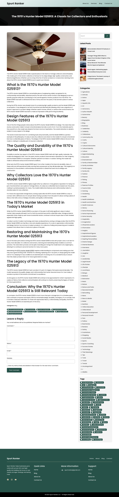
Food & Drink (86, 188)
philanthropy (102, 430)
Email (9, 351)
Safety (84, 329)
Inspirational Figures (89, 233)
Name (9, 343)
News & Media (87, 298)
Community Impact (89, 392)
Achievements (87, 382)
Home (92, 458)
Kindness (102, 415)
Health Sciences (87, 205)
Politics (84, 321)
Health (84, 196)
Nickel (84, 301)
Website (9, 358)
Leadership (86, 259)
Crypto (84, 143)
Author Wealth (87, 112)
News (84, 296)
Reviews (85, 327)
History (84, 208)
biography (92, 385)
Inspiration (97, 412)
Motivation (85, 279)
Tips (83, 355)
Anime (84, 97)
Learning (96, 417)
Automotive (86, 114)
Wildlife (84, 372)
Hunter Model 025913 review (46, 311)
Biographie (86, 120)
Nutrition (85, 304)
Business (85, 126)
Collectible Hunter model (60, 309)
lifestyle (106, 417)
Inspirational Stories (89, 415)
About (98, 458)
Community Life (87, 137)
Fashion (84, 174)
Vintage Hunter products (15, 313)
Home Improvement (89, 214)
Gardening (86, 194)
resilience (99, 432)
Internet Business (88, 245)
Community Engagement (91, 390)
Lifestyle (85, 267)
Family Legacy (87, 168)
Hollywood (86, 410)
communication (88, 387)
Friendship (95, 407)
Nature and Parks (88, 287)
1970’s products (31, 309)
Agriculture (86, 92)
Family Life (85, 171)
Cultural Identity (87, 148)
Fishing (84, 180)
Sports (84, 341)
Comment (10, 326)
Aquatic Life (86, 103)
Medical (85, 276)
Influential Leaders (88, 225)
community (100, 387)
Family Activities (87, 165)
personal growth (88, 430)
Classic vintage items (44, 309)
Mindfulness (86, 422)
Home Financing (87, 211)
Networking (86, 293)
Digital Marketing (88, 154)
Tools (84, 358)
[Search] (107, 36)
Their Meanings (87, 352)
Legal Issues (86, 262)
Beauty (84, 117)
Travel (84, 361)
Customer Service (88, 400)
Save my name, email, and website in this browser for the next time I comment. (33, 366)
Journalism (86, 250)
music (96, 422)
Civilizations (86, 134)
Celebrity (85, 131)
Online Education (88, 307)
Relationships (87, 432)
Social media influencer (90, 437)
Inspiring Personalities (89, 239)
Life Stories (86, 264)
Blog (15, 305)
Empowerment (98, 402)
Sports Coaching (88, 344)
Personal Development (90, 312)
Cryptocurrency (88, 397)
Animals (85, 95)
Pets (83, 318)
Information (86, 228)
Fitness (84, 182)
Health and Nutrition (89, 202)
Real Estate (86, 324)
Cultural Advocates (88, 146)
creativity (103, 395)
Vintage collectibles (62, 311)
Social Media (86, 338)
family (98, 405)
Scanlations (86, 332)
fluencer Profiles (87, 185)
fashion (85, 407)
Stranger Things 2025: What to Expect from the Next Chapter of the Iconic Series (99, 58)
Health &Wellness (88, 199)
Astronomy (86, 109)
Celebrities (86, 129)
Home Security (87, 216)
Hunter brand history (31, 311)
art (84, 385)
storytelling (86, 440)
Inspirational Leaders (89, 236)
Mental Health (87, 420)
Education (85, 157)
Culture (84, 151)
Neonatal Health (87, 290)
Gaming (85, 191)
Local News (86, 270)
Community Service (89, 395)
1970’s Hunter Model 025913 (25, 251)
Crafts (84, 140)
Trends (84, 363)
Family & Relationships (89, 163)
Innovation (86, 412)
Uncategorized (87, 366)
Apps (84, 100)
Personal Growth (87, 315)
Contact (109, 458)
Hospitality (85, 219)
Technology (86, 349)
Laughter (85, 253)
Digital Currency (104, 400)
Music (84, 281)
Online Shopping (98, 425)
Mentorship (99, 420)
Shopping (85, 335)
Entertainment (87, 160)
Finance (85, 177)
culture (99, 397)
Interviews (85, 247)
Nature (84, 284)
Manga (84, 273)
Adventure (99, 382)
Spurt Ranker (15, 3)
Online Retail (86, 310)
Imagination (86, 222)
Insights (85, 230)
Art (83, 106)
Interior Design (87, 242)
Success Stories (87, 346)
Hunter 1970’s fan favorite (15, 311)
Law (83, 256)
